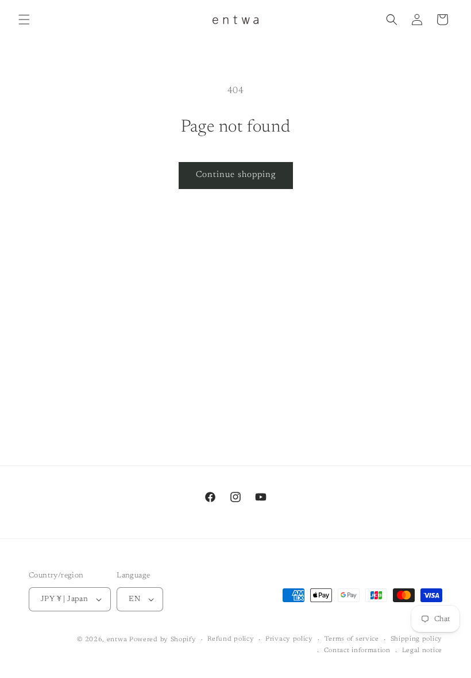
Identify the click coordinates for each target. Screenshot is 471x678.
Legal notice (422, 651)
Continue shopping (236, 175)
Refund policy (230, 639)
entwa (117, 640)
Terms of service (352, 639)
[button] (24, 19)
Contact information (357, 651)
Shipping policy (417, 639)
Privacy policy (289, 639)
